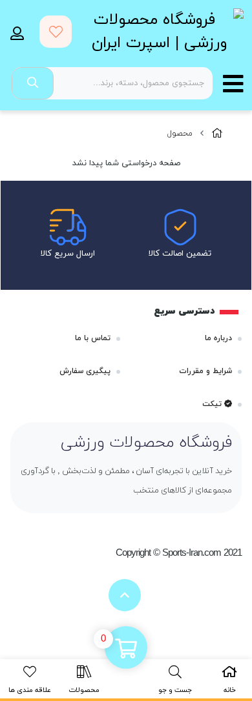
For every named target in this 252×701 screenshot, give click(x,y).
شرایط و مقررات (205, 371)
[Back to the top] (125, 595)
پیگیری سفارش (84, 371)
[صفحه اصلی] (217, 134)
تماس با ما (92, 338)
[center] (33, 83)
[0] (126, 648)
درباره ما (218, 338)
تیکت (213, 404)
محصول (180, 133)
